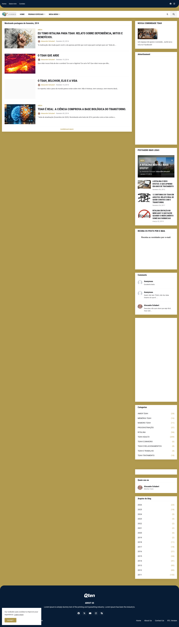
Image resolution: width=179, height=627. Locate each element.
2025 (156, 509)
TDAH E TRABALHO (156, 451)
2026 (156, 505)
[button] (167, 14)
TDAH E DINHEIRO (156, 441)
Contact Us (159, 621)
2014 (156, 561)
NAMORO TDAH (156, 423)
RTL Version (172, 621)
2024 (156, 514)
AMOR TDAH (156, 413)
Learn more (18, 615)
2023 (156, 519)
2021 (156, 528)
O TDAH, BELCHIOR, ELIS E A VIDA (57, 80)
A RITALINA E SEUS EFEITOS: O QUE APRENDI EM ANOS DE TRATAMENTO (163, 184)
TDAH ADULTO (156, 437)
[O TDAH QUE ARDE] (20, 64)
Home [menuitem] (22, 14)
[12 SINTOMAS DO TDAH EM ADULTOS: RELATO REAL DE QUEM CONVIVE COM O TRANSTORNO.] (144, 197)
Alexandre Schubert (151, 486)
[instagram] (174, 4)
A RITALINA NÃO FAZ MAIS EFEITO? (154, 166)
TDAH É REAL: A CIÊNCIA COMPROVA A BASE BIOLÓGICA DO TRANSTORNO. (82, 109)
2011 (156, 575)
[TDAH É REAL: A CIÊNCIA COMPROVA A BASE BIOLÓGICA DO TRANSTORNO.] (20, 114)
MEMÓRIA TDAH (156, 418)
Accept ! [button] (10, 620)
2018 (156, 542)
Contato (22, 4)
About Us (148, 621)
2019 (156, 537)
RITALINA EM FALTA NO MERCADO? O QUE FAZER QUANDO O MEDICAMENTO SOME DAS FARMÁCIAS (163, 214)
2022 (156, 523)
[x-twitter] (84, 613)
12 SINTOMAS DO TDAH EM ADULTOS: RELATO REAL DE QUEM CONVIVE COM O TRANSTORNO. (163, 198)
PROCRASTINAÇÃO (156, 427)
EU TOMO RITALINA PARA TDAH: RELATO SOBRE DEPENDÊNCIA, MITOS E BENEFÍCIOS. (80, 35)
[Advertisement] (156, 100)
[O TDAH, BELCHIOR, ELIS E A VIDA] (20, 89)
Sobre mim (13, 4)
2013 (156, 565)
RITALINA (156, 432)
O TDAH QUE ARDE (48, 55)
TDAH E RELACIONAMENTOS (156, 446)
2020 (156, 533)
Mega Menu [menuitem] (53, 14)
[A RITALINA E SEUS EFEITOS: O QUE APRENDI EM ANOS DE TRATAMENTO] (144, 184)
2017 (156, 547)
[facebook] (170, 4)
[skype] (101, 613)
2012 (156, 570)
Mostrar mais (148, 489)
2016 (156, 551)
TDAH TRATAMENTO (156, 455)
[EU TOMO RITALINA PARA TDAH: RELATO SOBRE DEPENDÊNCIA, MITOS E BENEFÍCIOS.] (20, 38)
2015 (156, 556)
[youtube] (90, 613)
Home (4, 4)
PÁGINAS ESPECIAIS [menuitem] (36, 14)
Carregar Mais (67, 129)
